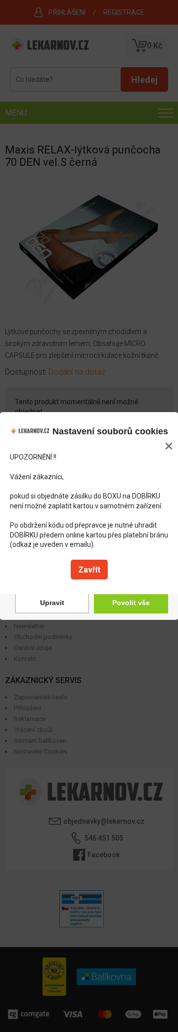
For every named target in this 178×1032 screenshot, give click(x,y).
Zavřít (89, 569)
